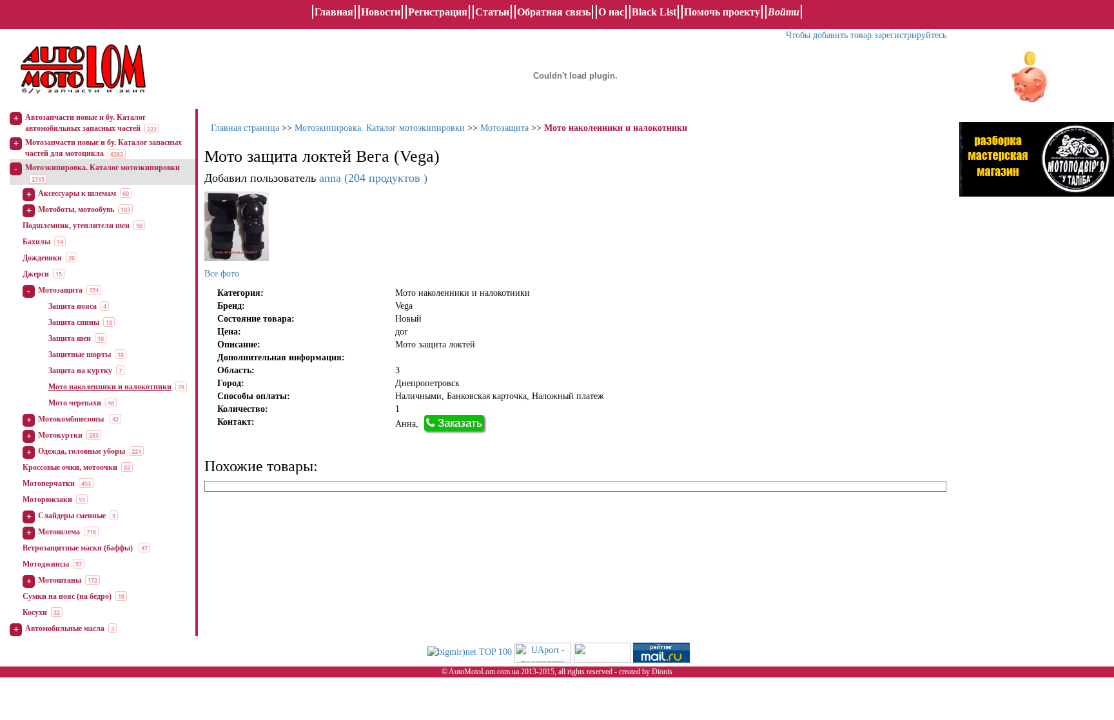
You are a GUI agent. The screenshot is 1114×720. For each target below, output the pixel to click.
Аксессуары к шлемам (77, 193)
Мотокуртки (60, 435)
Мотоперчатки (49, 483)
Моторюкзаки (47, 499)
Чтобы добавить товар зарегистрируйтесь (866, 35)
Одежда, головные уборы (81, 451)
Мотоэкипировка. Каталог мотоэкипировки (102, 167)
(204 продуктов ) (373, 177)
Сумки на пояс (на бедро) (67, 596)
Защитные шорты (79, 354)
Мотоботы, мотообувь (76, 209)
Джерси (36, 273)
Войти (783, 11)
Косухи (35, 612)
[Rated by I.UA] (602, 651)
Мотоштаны (59, 580)
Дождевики (42, 257)
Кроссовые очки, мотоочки (70, 467)
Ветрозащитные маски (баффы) (79, 547)
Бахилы (36, 241)
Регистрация (437, 11)
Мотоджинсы (46, 564)
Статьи (492, 11)
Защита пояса (72, 306)
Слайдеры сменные (72, 515)
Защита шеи (69, 338)
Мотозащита (60, 290)
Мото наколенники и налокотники (109, 386)
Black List (654, 11)
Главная (334, 11)
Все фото (221, 273)
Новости (380, 11)
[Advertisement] (1036, 338)
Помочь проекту (722, 11)
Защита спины (73, 322)
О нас (611, 11)
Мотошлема (59, 531)
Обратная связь (554, 11)
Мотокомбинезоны (72, 418)
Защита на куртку (80, 370)
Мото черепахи (74, 402)
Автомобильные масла (64, 628)
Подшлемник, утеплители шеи (76, 225)
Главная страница (245, 128)
